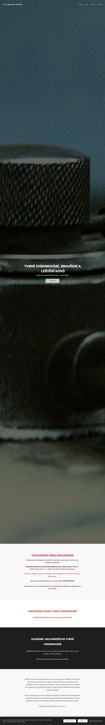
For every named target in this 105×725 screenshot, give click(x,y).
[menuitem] (81, 4)
